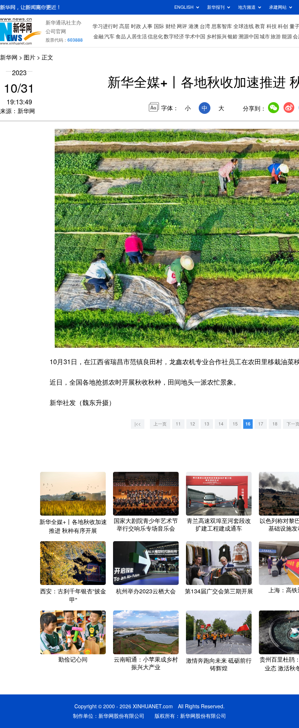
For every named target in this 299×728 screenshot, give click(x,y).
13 (206, 423)
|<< (138, 423)
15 (235, 423)
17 (260, 423)
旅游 (276, 36)
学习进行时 (105, 26)
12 (192, 423)
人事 (147, 26)
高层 (124, 26)
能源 (287, 36)
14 (221, 423)
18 (274, 423)
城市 (265, 36)
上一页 (160, 423)
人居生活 (137, 36)
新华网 (9, 57)
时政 (136, 26)
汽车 (109, 36)
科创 (283, 26)
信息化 (155, 36)
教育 (260, 26)
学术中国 (195, 36)
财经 (171, 26)
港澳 (194, 26)
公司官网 (56, 31)
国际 (159, 26)
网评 (182, 26)
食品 (121, 36)
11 (178, 423)
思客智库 (221, 26)
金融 (98, 36)
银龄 (233, 36)
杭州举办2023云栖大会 (146, 591)
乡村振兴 (216, 36)
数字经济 (174, 36)
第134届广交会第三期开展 (219, 591)
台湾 (205, 26)
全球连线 (243, 26)
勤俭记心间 (73, 659)
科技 (272, 26)
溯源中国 (248, 36)
